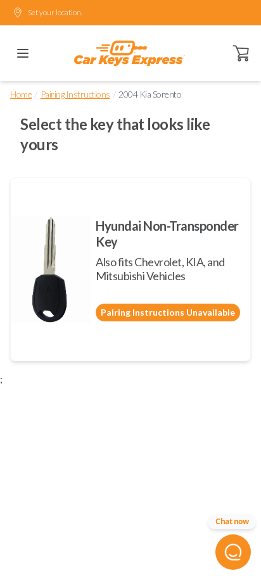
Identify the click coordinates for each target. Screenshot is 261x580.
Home (21, 94)
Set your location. (55, 12)
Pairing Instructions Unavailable (168, 312)
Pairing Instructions (75, 94)
